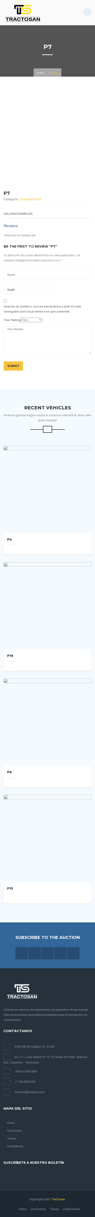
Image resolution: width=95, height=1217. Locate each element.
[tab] (18, 214)
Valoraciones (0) (18, 213)
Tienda (54, 73)
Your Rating (12, 320)
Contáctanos (15, 1146)
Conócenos (14, 1130)
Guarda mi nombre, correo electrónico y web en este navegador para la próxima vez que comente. (42, 309)
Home (40, 73)
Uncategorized (30, 199)
